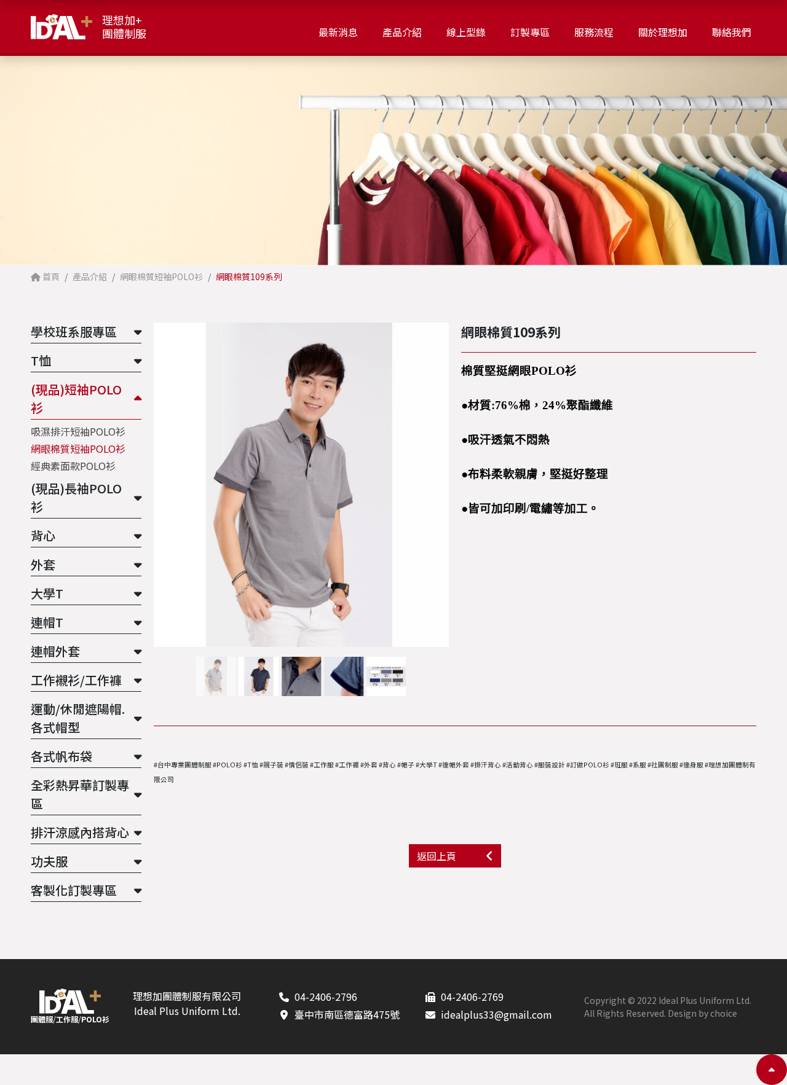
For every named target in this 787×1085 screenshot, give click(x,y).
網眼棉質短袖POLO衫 (78, 448)
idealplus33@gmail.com (496, 1014)
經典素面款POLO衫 (73, 465)
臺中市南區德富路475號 (347, 1014)
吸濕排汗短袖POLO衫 (78, 431)
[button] (443, 485)
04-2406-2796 (326, 996)
